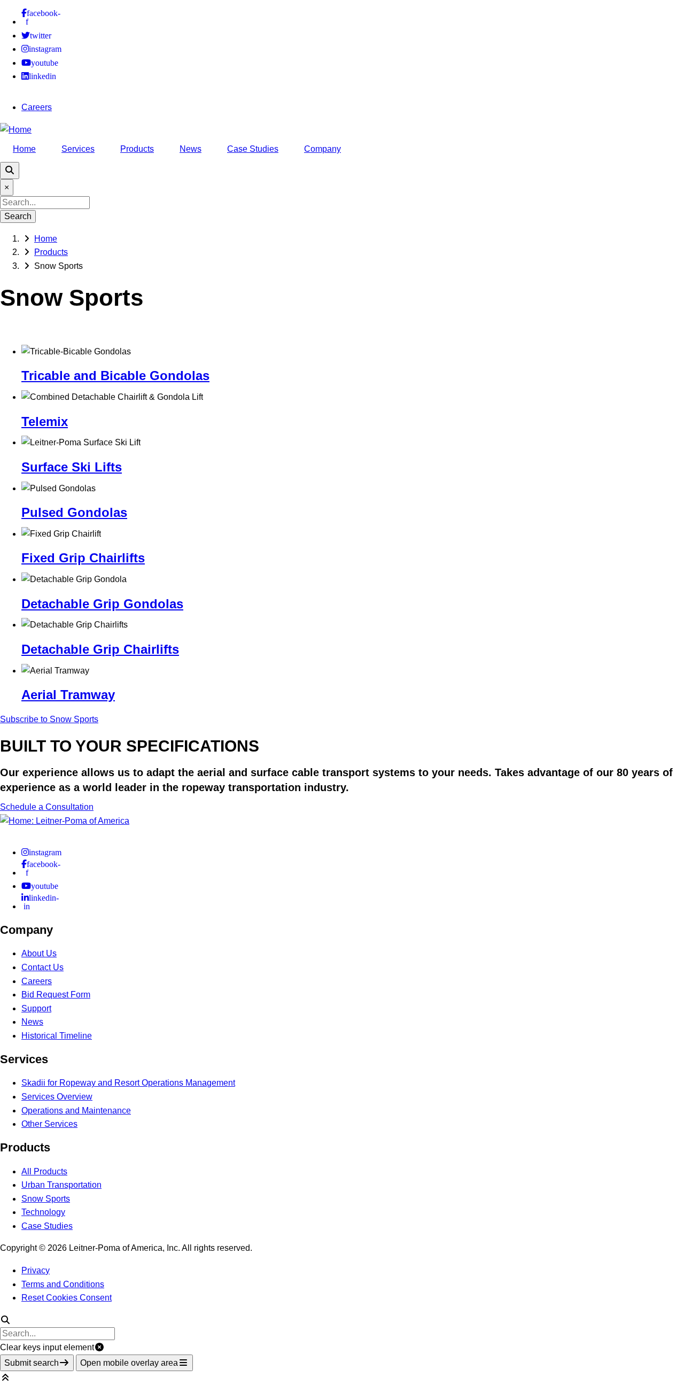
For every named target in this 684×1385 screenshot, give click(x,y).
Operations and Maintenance (76, 1110)
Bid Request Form (55, 994)
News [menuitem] (190, 148)
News (32, 1021)
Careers (36, 107)
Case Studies (47, 1226)
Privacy (35, 1270)
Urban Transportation (61, 1184)
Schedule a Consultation (47, 806)
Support (36, 1008)
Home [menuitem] (24, 148)
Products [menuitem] (137, 148)
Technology (43, 1212)
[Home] (16, 129)
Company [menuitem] (322, 148)
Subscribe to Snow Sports (49, 719)
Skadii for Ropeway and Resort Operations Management (128, 1082)
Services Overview (56, 1096)
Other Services (49, 1123)
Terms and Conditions (62, 1284)
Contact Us (42, 967)
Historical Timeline (56, 1035)
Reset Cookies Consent (66, 1297)
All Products (44, 1171)
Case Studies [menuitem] (252, 148)
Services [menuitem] (78, 148)
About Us (39, 953)
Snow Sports (45, 1198)
